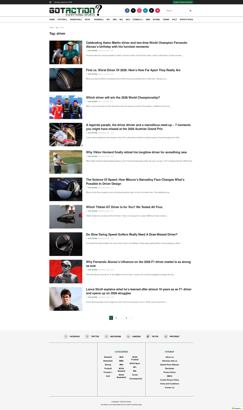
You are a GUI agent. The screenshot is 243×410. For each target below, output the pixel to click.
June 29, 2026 (104, 133)
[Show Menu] (50, 2)
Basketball (76, 19)
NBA (115, 19)
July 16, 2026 (104, 74)
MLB (128, 19)
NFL (108, 19)
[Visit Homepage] (75, 10)
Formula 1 (138, 19)
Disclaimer (169, 368)
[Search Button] (191, 10)
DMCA (169, 376)
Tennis (166, 19)
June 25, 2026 (104, 238)
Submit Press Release (183, 2)
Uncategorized (135, 378)
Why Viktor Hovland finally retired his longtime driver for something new (136, 152)
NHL (121, 19)
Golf (174, 19)
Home (52, 19)
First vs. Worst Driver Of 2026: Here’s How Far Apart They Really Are (133, 70)
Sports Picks (186, 19)
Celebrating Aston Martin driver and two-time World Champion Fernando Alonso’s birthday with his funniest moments (136, 44)
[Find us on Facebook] (127, 10)
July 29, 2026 (104, 50)
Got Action (92, 51)
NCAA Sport (135, 363)
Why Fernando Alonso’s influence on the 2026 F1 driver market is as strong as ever (138, 264)
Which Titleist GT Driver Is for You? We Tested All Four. (124, 207)
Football (62, 19)
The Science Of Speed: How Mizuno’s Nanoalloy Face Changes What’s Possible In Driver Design (135, 181)
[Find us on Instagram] (139, 10)
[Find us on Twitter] (133, 10)
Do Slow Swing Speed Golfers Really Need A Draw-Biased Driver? (132, 234)
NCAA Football (134, 358)
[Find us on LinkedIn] (145, 10)
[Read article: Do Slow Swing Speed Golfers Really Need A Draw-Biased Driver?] (65, 244)
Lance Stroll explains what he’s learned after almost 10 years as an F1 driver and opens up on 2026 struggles (138, 291)
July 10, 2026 (104, 101)
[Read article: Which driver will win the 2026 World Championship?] (65, 107)
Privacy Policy (170, 372)
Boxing (156, 19)
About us (170, 357)
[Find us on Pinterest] (157, 10)
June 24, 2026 (104, 270)
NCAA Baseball (121, 369)
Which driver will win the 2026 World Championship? (123, 97)
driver (62, 27)
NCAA (87, 19)
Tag (57, 27)
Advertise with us (169, 360)
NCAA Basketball (121, 376)
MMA (148, 19)
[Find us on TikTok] (151, 10)
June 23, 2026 (104, 297)
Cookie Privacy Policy (169, 380)
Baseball (99, 19)
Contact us (169, 387)
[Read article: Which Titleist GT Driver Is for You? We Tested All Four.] (65, 217)
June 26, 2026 (104, 188)
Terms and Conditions (169, 383)
